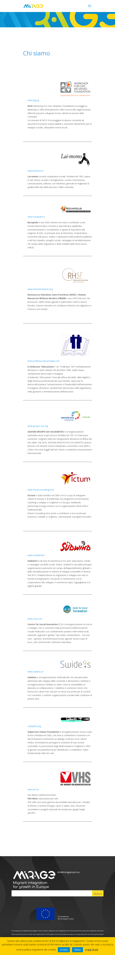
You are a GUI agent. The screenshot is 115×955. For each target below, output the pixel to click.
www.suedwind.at (36, 555)
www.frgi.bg (33, 100)
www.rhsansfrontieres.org (40, 289)
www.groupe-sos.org (38, 426)
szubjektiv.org (34, 726)
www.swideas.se (35, 671)
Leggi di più (91, 949)
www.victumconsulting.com (41, 489)
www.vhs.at (33, 789)
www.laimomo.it (35, 170)
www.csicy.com (35, 618)
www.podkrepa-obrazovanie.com (44, 360)
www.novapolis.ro (36, 216)
